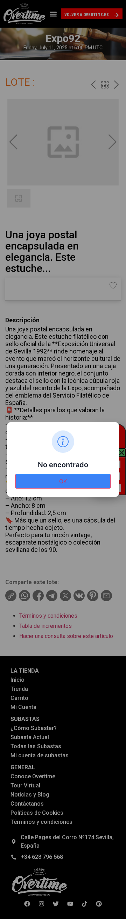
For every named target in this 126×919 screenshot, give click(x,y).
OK (63, 481)
